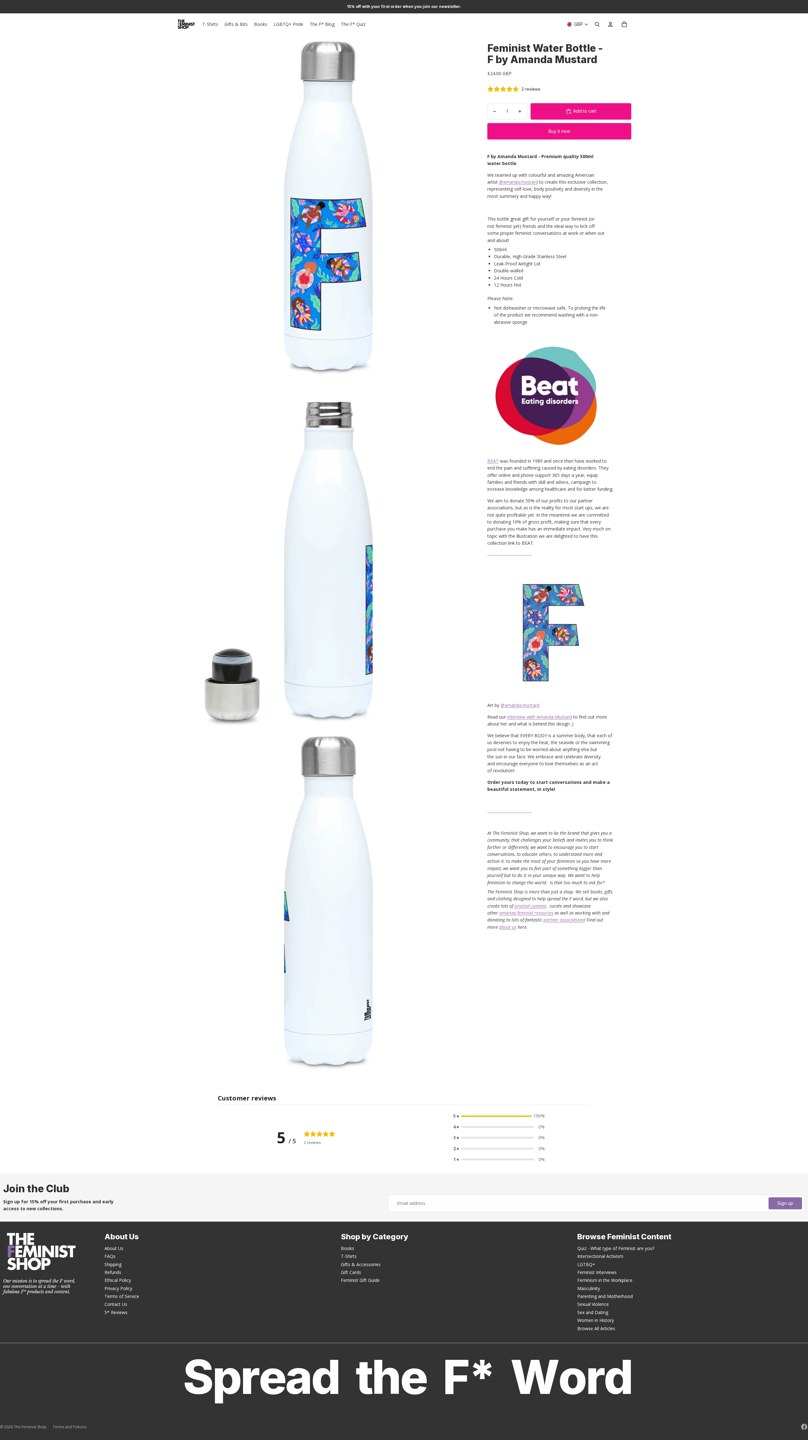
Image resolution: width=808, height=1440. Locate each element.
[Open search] (597, 24)
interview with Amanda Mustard (539, 717)
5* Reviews (116, 1312)
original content (530, 906)
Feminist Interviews (597, 1272)
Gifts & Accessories (361, 1264)
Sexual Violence (593, 1304)
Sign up (785, 1203)
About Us (113, 1248)
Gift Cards (351, 1272)
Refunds (112, 1272)
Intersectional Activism (600, 1256)
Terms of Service (121, 1296)
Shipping (113, 1264)
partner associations (564, 920)
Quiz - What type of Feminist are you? (615, 1248)
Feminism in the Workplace (605, 1280)
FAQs (110, 1256)
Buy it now (559, 131)
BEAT (493, 461)
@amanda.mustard (518, 182)
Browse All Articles (596, 1328)
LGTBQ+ (586, 1264)
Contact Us (115, 1304)
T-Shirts (349, 1256)
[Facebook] (804, 1427)
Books (347, 1248)
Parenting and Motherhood (605, 1296)
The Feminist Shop (30, 1427)
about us (507, 927)
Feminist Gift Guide (360, 1280)
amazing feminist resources (526, 913)
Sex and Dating (592, 1312)
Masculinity (588, 1288)
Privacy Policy (118, 1288)
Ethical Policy (117, 1280)
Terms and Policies (69, 1427)
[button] (499, 1115)
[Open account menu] (610, 24)
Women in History (595, 1320)
